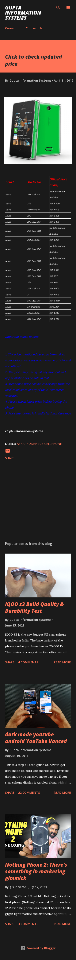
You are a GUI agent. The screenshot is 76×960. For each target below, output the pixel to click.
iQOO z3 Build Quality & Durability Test (34, 607)
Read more (62, 662)
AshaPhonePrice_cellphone (39, 444)
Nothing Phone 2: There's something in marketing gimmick (36, 871)
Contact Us (34, 28)
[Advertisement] (38, 501)
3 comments (28, 924)
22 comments (29, 793)
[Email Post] (7, 452)
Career (10, 28)
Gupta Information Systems (23, 12)
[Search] (58, 7)
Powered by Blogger (41, 948)
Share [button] (9, 458)
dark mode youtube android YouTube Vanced (36, 738)
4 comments (28, 662)
